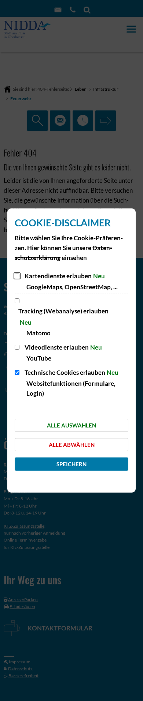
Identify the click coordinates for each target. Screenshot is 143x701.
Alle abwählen (72, 444)
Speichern (71, 464)
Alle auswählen (71, 425)
